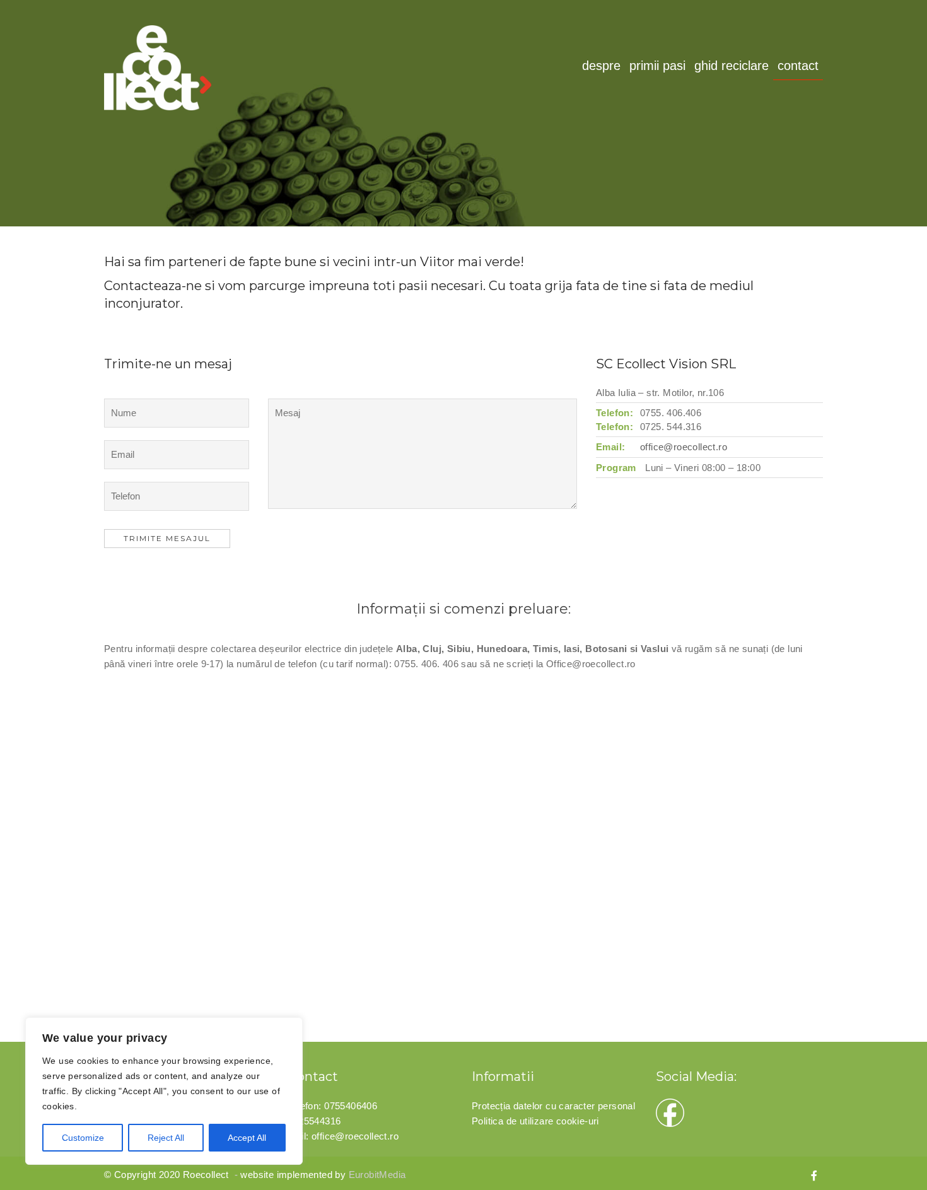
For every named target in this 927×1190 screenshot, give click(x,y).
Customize (83, 1138)
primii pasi (657, 66)
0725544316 (314, 1121)
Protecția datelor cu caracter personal (553, 1105)
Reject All (166, 1138)
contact (798, 66)
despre (601, 66)
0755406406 (350, 1105)
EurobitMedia (377, 1174)
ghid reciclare (731, 66)
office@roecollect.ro (683, 446)
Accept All (247, 1138)
